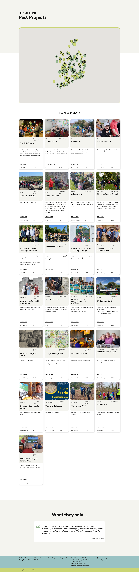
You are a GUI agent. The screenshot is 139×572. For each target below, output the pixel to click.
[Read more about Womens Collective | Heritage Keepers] (57, 391)
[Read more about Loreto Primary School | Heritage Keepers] (108, 339)
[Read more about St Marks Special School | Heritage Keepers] (108, 181)
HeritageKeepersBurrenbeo (107, 558)
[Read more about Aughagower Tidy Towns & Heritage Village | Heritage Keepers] (82, 233)
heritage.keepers (104, 560)
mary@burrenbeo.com (79, 563)
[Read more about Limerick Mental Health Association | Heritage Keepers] (31, 286)
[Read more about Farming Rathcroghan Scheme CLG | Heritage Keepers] (31, 444)
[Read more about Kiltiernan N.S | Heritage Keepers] (57, 128)
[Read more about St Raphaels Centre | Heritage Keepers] (108, 286)
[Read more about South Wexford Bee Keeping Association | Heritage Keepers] (31, 233)
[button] (72, 81)
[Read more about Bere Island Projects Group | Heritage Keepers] (31, 339)
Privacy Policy (23, 570)
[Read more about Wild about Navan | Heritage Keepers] (82, 339)
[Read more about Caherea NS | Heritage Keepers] (82, 128)
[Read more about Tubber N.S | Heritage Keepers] (108, 391)
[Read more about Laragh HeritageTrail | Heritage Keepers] (57, 339)
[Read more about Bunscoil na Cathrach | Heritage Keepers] (57, 233)
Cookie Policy (31, 570)
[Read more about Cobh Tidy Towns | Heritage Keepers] (57, 181)
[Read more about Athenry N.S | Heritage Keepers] (82, 181)
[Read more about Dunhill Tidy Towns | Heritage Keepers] (31, 181)
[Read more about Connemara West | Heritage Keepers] (82, 391)
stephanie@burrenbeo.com (81, 565)
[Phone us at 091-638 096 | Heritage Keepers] (71, 564)
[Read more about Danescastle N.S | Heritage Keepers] (108, 128)
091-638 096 (77, 562)
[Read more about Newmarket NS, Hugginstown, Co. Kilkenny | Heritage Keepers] (82, 286)
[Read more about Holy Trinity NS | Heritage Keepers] (57, 286)
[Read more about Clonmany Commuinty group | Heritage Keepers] (31, 391)
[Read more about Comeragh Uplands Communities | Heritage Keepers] (108, 233)
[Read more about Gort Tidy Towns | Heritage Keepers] (31, 128)
